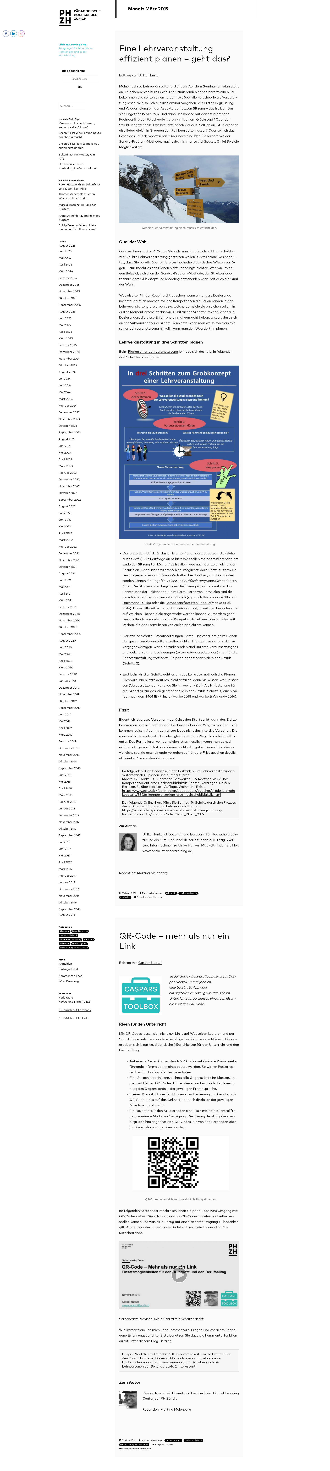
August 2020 (67, 640)
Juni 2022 (65, 519)
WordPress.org (69, 981)
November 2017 (69, 822)
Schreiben (64, 944)
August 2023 (67, 439)
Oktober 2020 (68, 627)
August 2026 (67, 245)
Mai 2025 (65, 325)
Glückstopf (149, 279)
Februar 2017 (67, 875)
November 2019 (69, 694)
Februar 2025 (68, 345)
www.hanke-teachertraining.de (167, 851)
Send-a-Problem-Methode (182, 273)
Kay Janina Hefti (70, 1001)
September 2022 (70, 499)
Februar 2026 (68, 278)
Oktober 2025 (68, 298)
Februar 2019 (67, 741)
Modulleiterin (185, 840)
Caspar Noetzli (150, 962)
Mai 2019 (64, 721)
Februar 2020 (68, 674)
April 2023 (65, 459)
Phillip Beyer (67, 225)
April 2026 (65, 264)
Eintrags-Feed (68, 969)
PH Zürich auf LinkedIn (74, 1018)
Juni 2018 (65, 775)
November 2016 (69, 896)
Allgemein (64, 931)
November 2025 (69, 291)
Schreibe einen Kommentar (151, 897)
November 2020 (69, 620)
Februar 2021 (67, 607)
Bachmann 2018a (216, 597)
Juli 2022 (64, 513)
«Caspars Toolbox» (203, 976)
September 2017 (69, 835)
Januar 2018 (67, 808)
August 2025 (67, 311)
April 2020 (65, 660)
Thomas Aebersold (71, 194)
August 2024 (67, 372)
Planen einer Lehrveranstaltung (153, 351)
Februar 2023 (68, 472)
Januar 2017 (67, 882)
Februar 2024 (68, 405)
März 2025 (66, 338)
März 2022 (66, 540)
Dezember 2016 (69, 889)
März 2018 (66, 795)
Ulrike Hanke (148, 75)
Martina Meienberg (152, 893)
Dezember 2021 (69, 553)
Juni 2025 (65, 318)
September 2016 (69, 909)
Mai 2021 (64, 587)
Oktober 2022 (68, 493)
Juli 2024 (64, 378)
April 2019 (65, 728)
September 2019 (69, 707)
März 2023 (66, 466)
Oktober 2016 (68, 902)
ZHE (171, 1354)
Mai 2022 (65, 526)
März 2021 (65, 600)
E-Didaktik (144, 1358)
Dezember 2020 (69, 613)
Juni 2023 (65, 446)
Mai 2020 (65, 654)
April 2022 (65, 533)
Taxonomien (155, 597)
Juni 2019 (65, 714)
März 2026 (66, 271)
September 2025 (70, 305)
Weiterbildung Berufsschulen (74, 948)
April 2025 (65, 331)
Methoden (89, 940)
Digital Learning (80, 931)
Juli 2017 (64, 842)
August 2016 (67, 914)
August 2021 (67, 573)
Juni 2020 (65, 647)
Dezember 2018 (69, 748)
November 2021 (69, 560)
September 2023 (70, 432)
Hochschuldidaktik (68, 935)
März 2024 (66, 399)
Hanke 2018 (182, 696)
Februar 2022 (68, 546)
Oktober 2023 (68, 425)
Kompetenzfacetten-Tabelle (188, 603)
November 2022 (69, 486)
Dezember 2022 (69, 479)
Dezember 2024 (69, 352)
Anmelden (65, 963)
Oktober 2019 (68, 701)
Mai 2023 (65, 452)
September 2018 (70, 768)
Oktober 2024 (68, 365)
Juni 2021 (65, 580)
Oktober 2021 (68, 566)
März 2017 (65, 869)
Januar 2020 (67, 681)
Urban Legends (79, 944)
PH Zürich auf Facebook (75, 1010)
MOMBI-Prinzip (158, 696)
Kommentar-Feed (70, 976)
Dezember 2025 (69, 284)
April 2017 (65, 862)
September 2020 (70, 634)
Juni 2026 (65, 251)
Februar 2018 (67, 802)
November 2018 (69, 754)
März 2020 (66, 667)
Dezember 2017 (69, 815)
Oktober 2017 (68, 828)
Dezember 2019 (69, 687)
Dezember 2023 (69, 412)
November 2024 (69, 358)
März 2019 (65, 734)
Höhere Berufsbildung (70, 940)
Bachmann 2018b (136, 603)
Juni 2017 (65, 849)
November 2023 (69, 419)
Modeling (172, 279)
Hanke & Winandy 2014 (217, 696)
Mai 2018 (65, 781)
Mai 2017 (64, 855)
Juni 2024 (65, 385)
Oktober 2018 (68, 761)
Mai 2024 (65, 392)
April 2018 (65, 788)
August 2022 (67, 506)
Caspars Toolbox (164, 1444)
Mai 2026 (65, 258)
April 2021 (65, 593)
